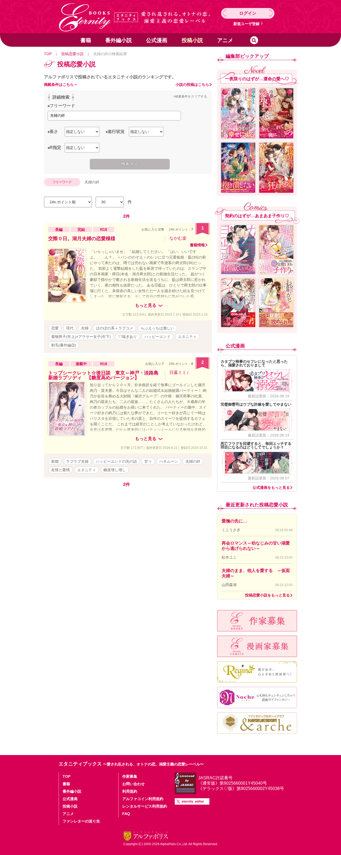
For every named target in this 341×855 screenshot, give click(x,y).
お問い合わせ (133, 784)
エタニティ (187, 336)
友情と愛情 (60, 470)
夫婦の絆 (192, 461)
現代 (70, 328)
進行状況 (116, 131)
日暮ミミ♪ (179, 372)
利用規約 (129, 791)
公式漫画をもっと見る (271, 487)
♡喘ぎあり (127, 336)
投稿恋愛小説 (72, 54)
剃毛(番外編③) (63, 345)
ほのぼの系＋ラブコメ (114, 328)
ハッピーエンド (157, 336)
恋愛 (55, 328)
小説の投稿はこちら (192, 84)
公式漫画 (156, 40)
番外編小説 (118, 40)
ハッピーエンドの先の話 (116, 461)
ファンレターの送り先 (81, 821)
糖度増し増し (114, 470)
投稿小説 (192, 40)
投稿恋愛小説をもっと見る (267, 595)
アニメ (225, 40)
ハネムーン (168, 461)
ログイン (247, 13)
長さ (54, 131)
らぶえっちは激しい (157, 328)
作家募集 (129, 776)
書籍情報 (197, 245)
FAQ (126, 814)
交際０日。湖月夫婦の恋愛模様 (81, 238)
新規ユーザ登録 (246, 24)
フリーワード (62, 105)
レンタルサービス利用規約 (144, 806)
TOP (48, 54)
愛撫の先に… (234, 521)
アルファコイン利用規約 (142, 799)
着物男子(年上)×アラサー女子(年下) (81, 336)
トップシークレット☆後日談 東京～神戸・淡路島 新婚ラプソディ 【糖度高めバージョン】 (105, 375)
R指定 (55, 147)
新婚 (55, 461)
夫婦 (84, 328)
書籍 (85, 40)
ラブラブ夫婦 (77, 461)
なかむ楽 (177, 238)
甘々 (148, 461)
